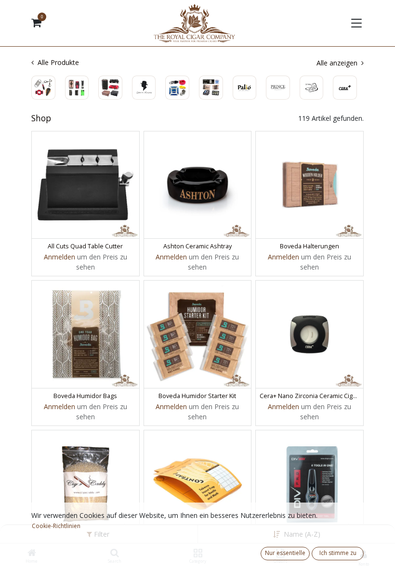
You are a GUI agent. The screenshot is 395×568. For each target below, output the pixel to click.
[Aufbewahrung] (110, 88)
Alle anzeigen (337, 62)
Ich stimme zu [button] (337, 553)
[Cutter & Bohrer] (43, 88)
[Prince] (278, 88)
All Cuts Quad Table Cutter (85, 246)
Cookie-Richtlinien (56, 526)
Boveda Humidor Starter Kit (197, 396)
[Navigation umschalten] (355, 23)
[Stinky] (312, 88)
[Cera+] (345, 88)
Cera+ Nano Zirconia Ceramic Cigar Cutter (309, 396)
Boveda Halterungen (309, 246)
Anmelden (59, 256)
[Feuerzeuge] (77, 88)
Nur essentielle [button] (285, 553)
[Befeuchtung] (211, 88)
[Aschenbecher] (177, 88)
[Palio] (245, 88)
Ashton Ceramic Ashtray (197, 246)
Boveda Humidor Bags (85, 396)
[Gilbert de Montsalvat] (144, 88)
